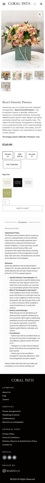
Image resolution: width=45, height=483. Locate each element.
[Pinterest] (14, 457)
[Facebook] (9, 457)
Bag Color (6, 174)
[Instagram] (4, 457)
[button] (4, 4)
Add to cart (22, 208)
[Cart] (35, 4)
